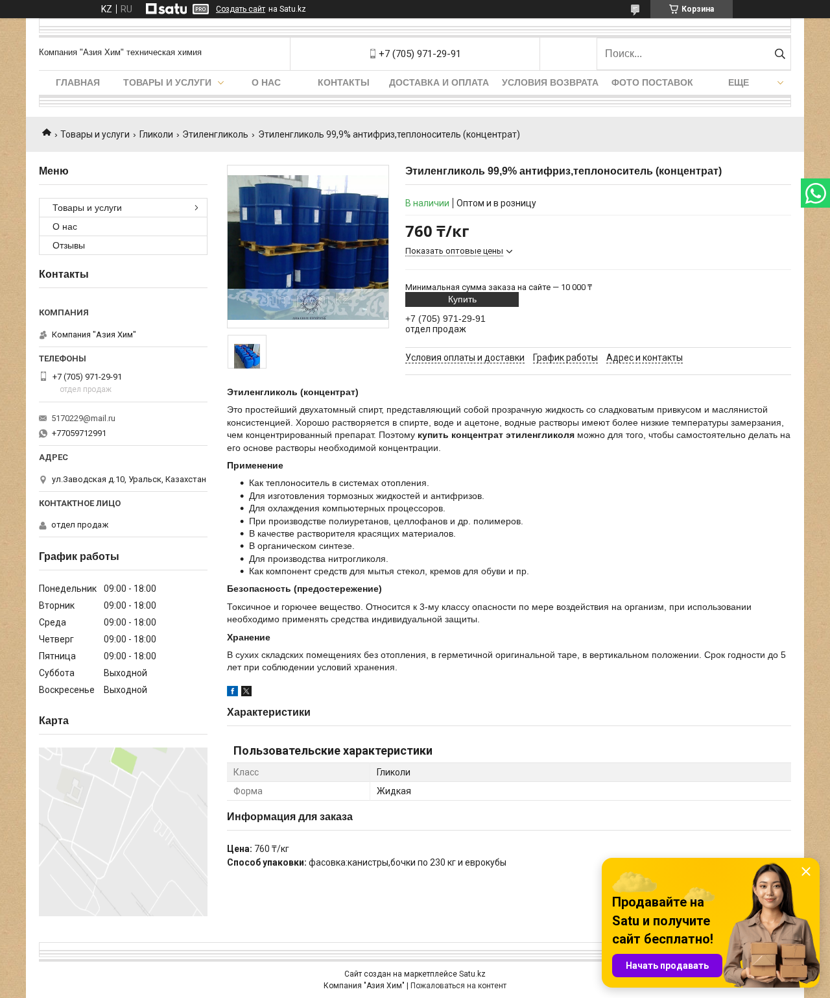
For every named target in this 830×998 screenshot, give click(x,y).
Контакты (344, 82)
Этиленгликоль (215, 134)
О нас (266, 82)
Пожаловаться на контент (458, 985)
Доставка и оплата (439, 82)
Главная (78, 82)
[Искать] (779, 54)
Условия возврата (550, 82)
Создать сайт (240, 9)
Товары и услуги (167, 82)
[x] (246, 693)
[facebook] (232, 693)
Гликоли (156, 134)
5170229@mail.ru (83, 418)
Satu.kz (472, 974)
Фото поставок (652, 82)
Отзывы (69, 245)
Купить (462, 299)
